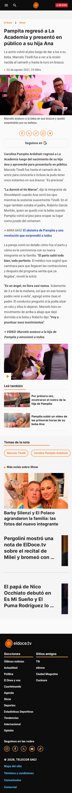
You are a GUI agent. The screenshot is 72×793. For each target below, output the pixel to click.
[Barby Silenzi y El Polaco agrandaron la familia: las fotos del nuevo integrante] (36, 491)
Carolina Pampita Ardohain (51, 453)
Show (22, 22)
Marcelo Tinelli (16, 453)
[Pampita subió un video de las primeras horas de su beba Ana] (17, 420)
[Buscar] (15, 5)
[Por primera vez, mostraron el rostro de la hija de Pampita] (17, 399)
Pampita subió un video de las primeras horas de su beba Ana (49, 420)
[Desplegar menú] (6, 5)
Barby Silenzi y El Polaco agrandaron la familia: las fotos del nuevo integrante (31, 518)
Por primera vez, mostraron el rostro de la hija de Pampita (48, 399)
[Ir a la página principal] (36, 5)
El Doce (8, 22)
